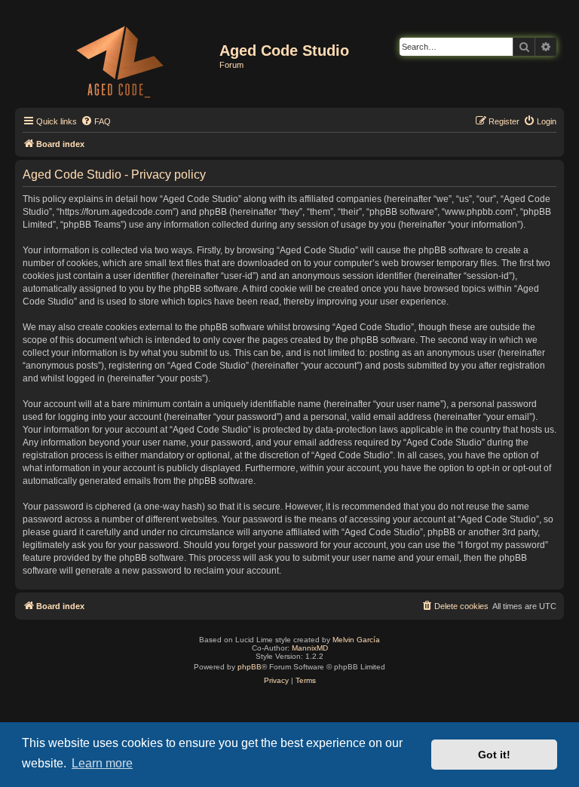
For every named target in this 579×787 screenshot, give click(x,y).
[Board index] (119, 59)
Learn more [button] (102, 763)
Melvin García (356, 639)
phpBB (249, 667)
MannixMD (310, 648)
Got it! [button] (494, 755)
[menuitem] (96, 121)
